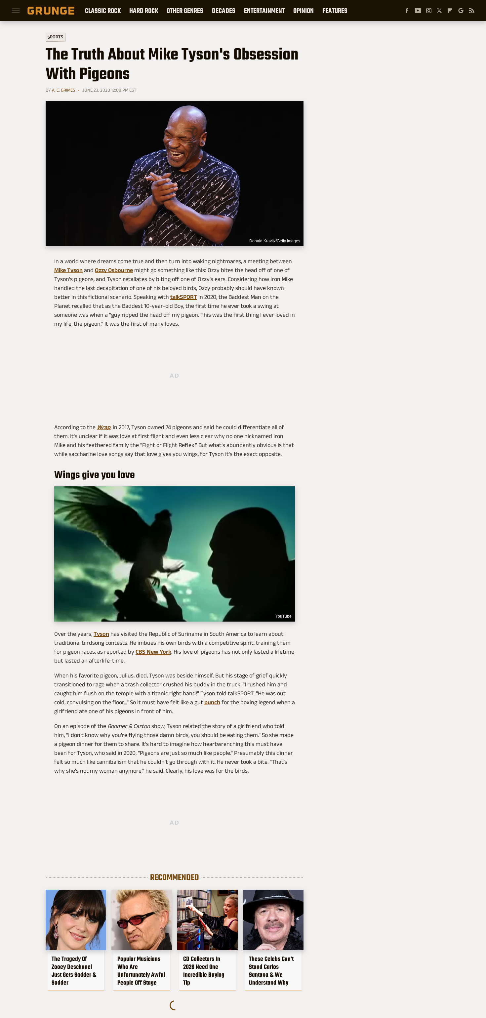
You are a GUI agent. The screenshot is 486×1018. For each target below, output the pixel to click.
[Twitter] (439, 10)
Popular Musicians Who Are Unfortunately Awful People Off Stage (141, 971)
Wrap (103, 427)
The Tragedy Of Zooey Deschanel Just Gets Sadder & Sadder (74, 971)
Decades (223, 10)
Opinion (303, 10)
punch (212, 702)
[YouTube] (418, 10)
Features (334, 10)
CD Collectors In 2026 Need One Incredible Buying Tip (203, 971)
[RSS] (471, 10)
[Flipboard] (450, 10)
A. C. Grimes (63, 90)
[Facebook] (407, 10)
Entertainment (264, 10)
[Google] (461, 10)
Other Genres (185, 10)
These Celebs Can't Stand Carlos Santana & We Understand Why (271, 971)
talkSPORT (183, 297)
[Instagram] (428, 10)
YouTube (283, 616)
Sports (55, 36)
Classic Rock (103, 10)
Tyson (101, 634)
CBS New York (153, 651)
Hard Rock (143, 10)
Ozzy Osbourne (114, 270)
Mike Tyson (68, 270)
